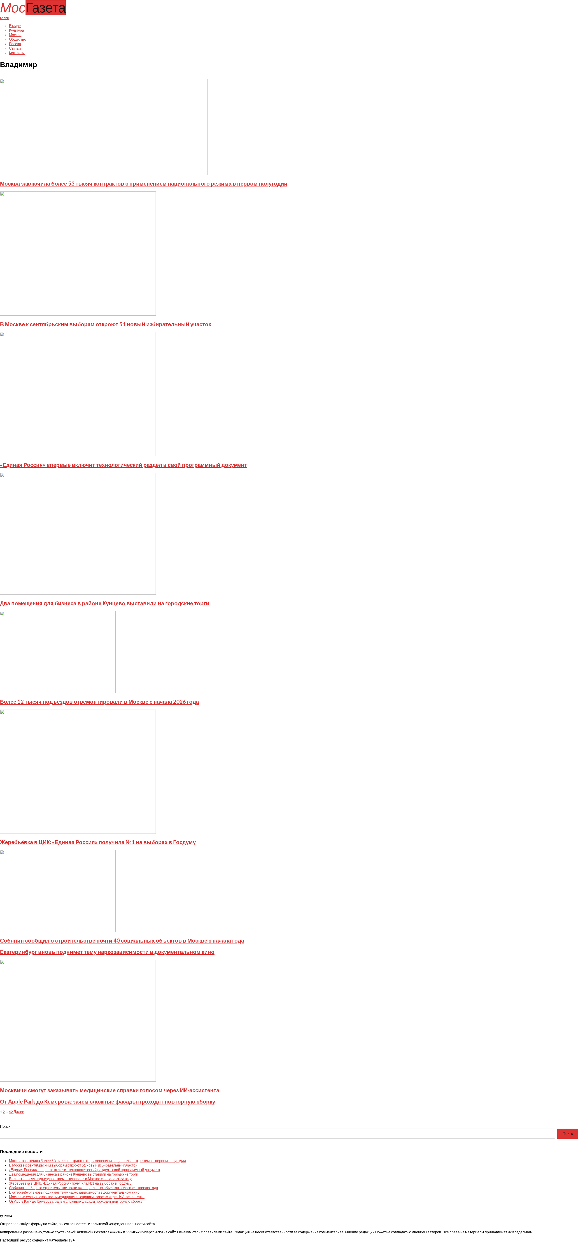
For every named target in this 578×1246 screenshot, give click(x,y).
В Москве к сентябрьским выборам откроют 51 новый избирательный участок (105, 324)
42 (11, 1111)
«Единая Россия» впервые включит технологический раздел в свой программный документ (123, 464)
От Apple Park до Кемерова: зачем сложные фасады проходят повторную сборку (107, 1101)
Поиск (5, 1126)
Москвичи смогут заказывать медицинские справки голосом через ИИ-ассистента (109, 1090)
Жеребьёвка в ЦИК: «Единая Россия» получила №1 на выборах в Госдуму (98, 842)
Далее (19, 1111)
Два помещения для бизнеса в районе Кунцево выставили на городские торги (104, 603)
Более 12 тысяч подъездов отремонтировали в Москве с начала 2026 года (99, 701)
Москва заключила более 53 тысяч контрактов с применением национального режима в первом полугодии (143, 183)
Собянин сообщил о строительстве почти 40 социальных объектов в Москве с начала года (122, 940)
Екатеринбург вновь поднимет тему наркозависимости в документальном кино (107, 951)
